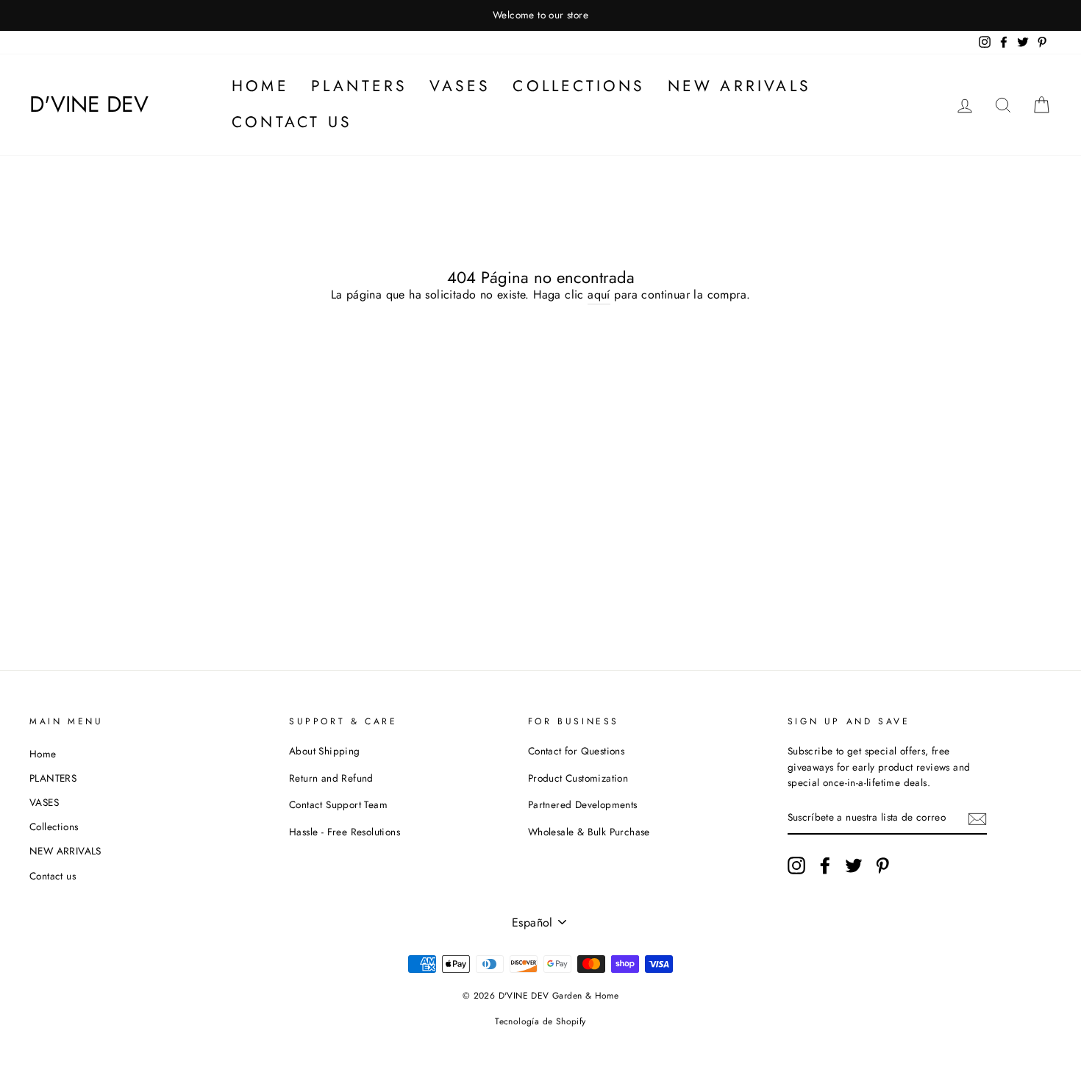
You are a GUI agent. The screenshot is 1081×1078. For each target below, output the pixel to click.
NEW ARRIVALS (739, 86)
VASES (459, 86)
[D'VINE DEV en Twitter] (854, 865)
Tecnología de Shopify (540, 1021)
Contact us (292, 122)
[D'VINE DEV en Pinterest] (882, 865)
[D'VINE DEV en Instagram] (796, 865)
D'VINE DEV (89, 104)
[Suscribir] (977, 818)
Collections (579, 86)
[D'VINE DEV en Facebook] (825, 865)
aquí (599, 294)
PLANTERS (359, 86)
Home (260, 86)
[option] (540, 15)
